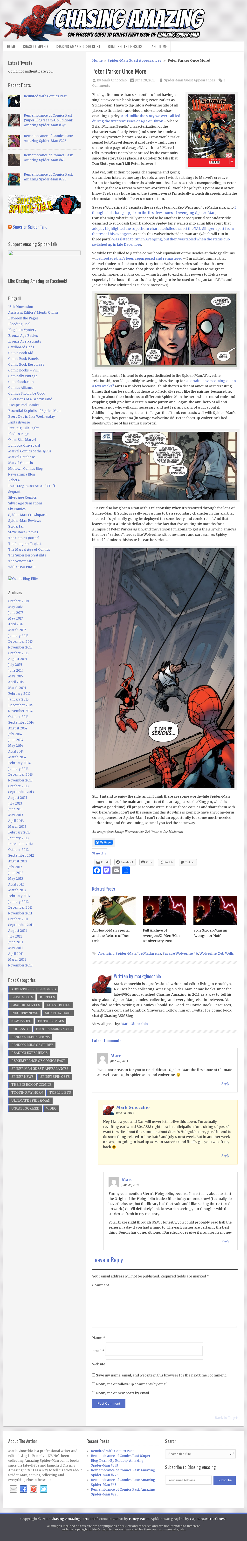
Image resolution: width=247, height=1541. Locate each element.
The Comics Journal (23, 538)
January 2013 (18, 838)
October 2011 (18, 919)
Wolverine (208, 953)
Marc (115, 1055)
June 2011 (15, 942)
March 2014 (17, 757)
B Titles (47, 997)
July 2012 (15, 867)
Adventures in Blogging (33, 989)
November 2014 (20, 711)
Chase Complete (35, 46)
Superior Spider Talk (30, 226)
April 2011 (15, 954)
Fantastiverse (19, 422)
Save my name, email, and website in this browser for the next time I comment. (161, 1375)
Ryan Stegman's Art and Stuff (31, 486)
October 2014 (18, 717)
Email (98, 1351)
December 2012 (20, 844)
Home (11, 46)
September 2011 (21, 925)
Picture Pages (51, 1021)
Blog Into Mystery (22, 330)
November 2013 (20, 780)
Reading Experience (29, 1053)
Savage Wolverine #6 (180, 953)
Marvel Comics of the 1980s (29, 451)
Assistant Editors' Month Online (33, 313)
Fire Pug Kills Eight (23, 428)
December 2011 (20, 908)
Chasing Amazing (65, 1519)
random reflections (30, 1037)
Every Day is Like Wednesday (31, 417)
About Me (159, 46)
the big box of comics (31, 1085)
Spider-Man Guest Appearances (134, 60)
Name (98, 1338)
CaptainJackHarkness (208, 1519)
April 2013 (16, 821)
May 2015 (15, 676)
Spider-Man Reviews (24, 521)
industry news (24, 1013)
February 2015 (19, 694)
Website (98, 1364)
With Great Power (22, 567)
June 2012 (15, 873)
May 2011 (15, 948)
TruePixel (90, 1519)
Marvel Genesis (20, 463)
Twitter (44, 1489)
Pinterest (33, 1489)
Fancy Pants (139, 1519)
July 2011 (15, 936)
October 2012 (18, 850)
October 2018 (18, 601)
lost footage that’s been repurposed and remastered (139, 258)
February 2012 (19, 896)
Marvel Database (21, 457)
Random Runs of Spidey (32, 1045)
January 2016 (18, 636)
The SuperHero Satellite (27, 555)
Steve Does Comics (23, 532)
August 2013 (17, 798)
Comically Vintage (22, 376)
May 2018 (15, 607)
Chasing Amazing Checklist (78, 46)
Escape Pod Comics (23, 405)
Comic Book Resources (26, 365)
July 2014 (15, 734)
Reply (225, 1083)
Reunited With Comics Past (45, 96)
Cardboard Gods (21, 347)
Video (51, 1108)
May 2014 (15, 746)
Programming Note (54, 1029)
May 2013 (15, 815)
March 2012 (17, 890)
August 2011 (17, 931)
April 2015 (16, 682)
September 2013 (21, 792)
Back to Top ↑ (226, 1417)
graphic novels (25, 1005)
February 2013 (19, 832)
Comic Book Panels (23, 359)
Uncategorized (25, 1108)
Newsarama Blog (21, 474)
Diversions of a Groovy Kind (30, 399)
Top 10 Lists (60, 1093)
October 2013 (18, 786)
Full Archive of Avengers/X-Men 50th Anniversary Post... (161, 935)
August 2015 (17, 659)
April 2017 (15, 624)
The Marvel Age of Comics (29, 550)
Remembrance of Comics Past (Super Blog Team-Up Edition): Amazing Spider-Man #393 (48, 120)
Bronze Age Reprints (24, 341)
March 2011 (17, 960)
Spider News (22, 1077)
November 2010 (20, 965)
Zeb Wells (226, 953)
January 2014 (18, 769)
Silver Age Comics (22, 498)
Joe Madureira (149, 953)
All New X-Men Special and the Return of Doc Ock (111, 935)
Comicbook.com (21, 382)
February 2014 (19, 763)
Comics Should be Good (26, 393)
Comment (100, 1285)
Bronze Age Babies (23, 336)
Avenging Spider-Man (117, 953)
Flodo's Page (18, 434)
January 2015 (18, 699)
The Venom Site (20, 561)
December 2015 (20, 642)
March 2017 (17, 630)
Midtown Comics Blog (25, 469)
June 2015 (15, 670)
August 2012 (17, 861)
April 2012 (16, 884)
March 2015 (17, 688)
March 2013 (17, 827)
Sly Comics (17, 509)
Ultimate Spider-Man (30, 1100)
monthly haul (58, 1013)
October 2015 (18, 653)
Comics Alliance (21, 388)
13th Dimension (20, 307)
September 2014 (21, 723)
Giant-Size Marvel (22, 440)
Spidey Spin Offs (55, 1077)
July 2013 (15, 803)
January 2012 (18, 902)
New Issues (21, 1021)
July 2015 (15, 665)
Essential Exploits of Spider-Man (34, 411)
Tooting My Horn (27, 1093)
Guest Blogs (58, 1005)
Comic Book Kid (20, 353)
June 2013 (15, 809)
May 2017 (15, 618)
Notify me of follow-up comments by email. (132, 1384)
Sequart (14, 492)
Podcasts (20, 1029)
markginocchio (147, 976)
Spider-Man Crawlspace (27, 515)
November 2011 (20, 913)
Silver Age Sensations (25, 503)
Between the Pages (23, 318)
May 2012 (15, 879)
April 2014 (16, 751)
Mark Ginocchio (114, 80)
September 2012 (21, 855)
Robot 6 (14, 480)
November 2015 (20, 647)
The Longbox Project (24, 544)
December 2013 (20, 775)
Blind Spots (22, 997)
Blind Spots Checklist (126, 46)
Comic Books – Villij (24, 370)
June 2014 (15, 740)
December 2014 (20, 705)
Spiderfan (16, 526)
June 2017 (15, 613)
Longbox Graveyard (24, 445)
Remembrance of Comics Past (38, 1061)
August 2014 (17, 728)
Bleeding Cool (19, 324)
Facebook (23, 1489)
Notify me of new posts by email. (123, 1393)
